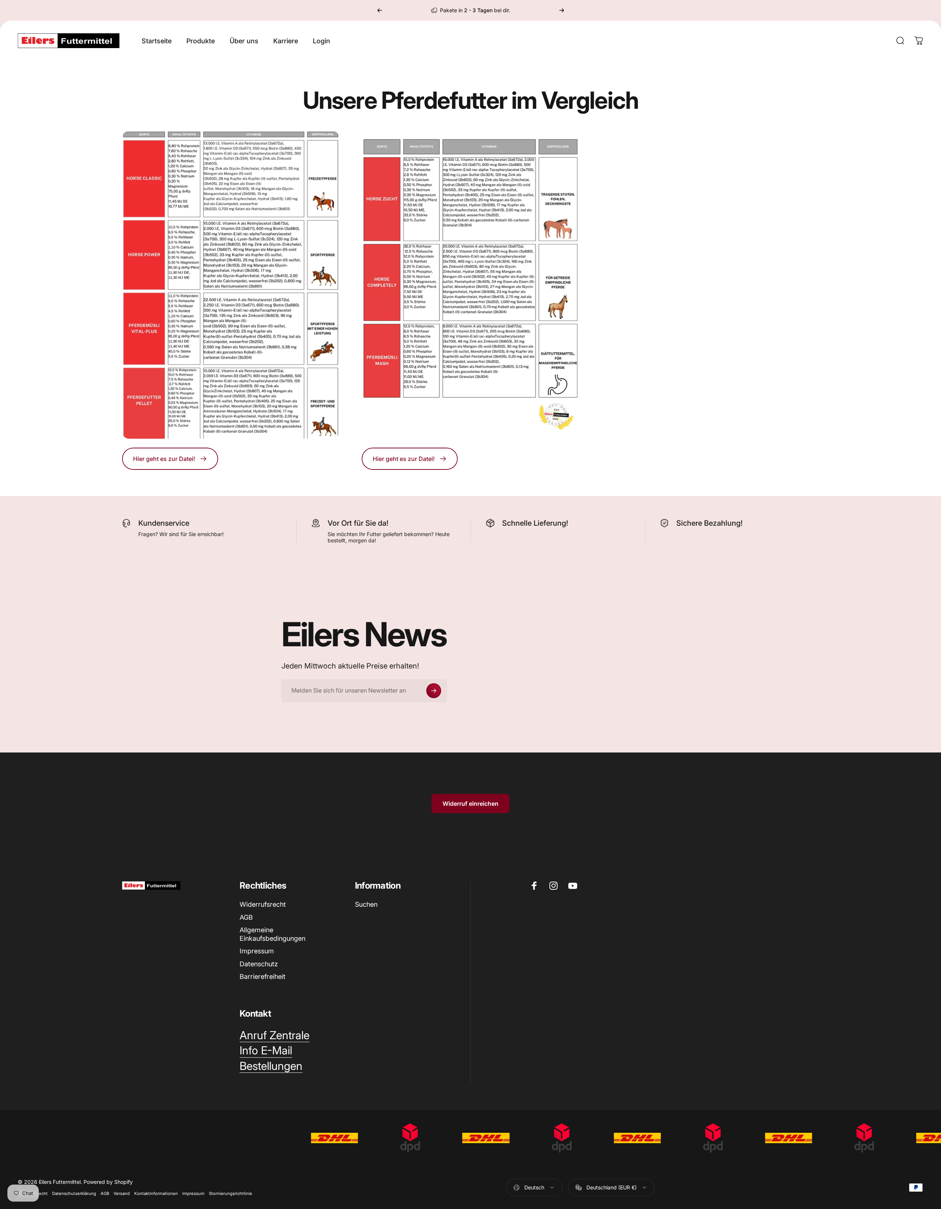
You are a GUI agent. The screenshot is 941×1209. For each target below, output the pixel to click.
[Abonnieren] (433, 690)
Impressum (257, 951)
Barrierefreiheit (262, 976)
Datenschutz (259, 964)
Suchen (366, 904)
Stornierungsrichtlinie (230, 1193)
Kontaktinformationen (156, 1193)
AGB (246, 917)
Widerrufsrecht (263, 904)
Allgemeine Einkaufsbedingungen (272, 934)
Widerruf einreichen (470, 803)
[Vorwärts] (562, 10)
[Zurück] (380, 10)
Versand (122, 1193)
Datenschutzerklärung (74, 1193)
